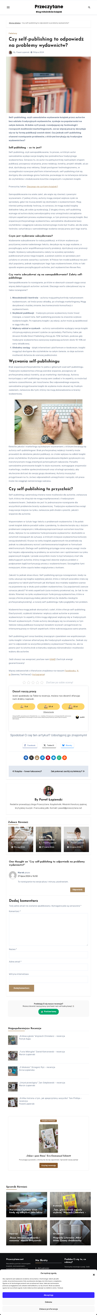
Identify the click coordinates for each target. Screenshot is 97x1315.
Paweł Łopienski (22, 52)
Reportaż (13, 1234)
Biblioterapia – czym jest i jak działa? (19, 840)
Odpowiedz (77, 890)
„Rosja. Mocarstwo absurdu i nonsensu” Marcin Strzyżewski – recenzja (26, 1241)
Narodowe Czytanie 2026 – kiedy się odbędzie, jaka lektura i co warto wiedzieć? (26, 1213)
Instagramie (38, 674)
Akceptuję (48, 1295)
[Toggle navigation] (8, 7)
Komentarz (15, 911)
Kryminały (57, 1206)
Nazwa (13, 949)
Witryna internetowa (19, 974)
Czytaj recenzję (48, 1165)
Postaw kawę (48, 1011)
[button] (92, 1273)
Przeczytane (49, 6)
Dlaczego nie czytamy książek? (42, 186)
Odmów (48, 1302)
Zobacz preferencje (48, 1309)
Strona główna (14, 23)
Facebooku (70, 670)
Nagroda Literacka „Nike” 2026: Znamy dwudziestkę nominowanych (67, 1241)
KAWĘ (52, 659)
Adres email (15, 961)
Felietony (13, 33)
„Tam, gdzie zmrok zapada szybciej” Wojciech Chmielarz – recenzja (69, 1213)
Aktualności (14, 1206)
